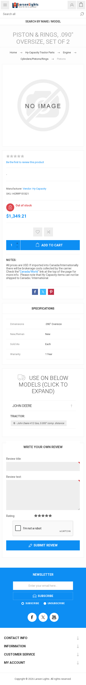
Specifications (43, 308)
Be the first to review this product (25, 162)
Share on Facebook (35, 292)
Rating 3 (43, 515)
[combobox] (39, 14)
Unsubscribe (56, 603)
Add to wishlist (37, 231)
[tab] (43, 308)
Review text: (14, 476)
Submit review (46, 545)
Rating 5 (50, 515)
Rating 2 (39, 515)
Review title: (13, 458)
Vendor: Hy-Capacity (34, 188)
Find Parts (82, 14)
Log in (72, 5)
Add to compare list (48, 231)
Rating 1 (36, 515)
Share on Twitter (43, 292)
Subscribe (32, 603)
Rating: (10, 516)
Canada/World (29, 271)
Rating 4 (46, 515)
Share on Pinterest (51, 292)
